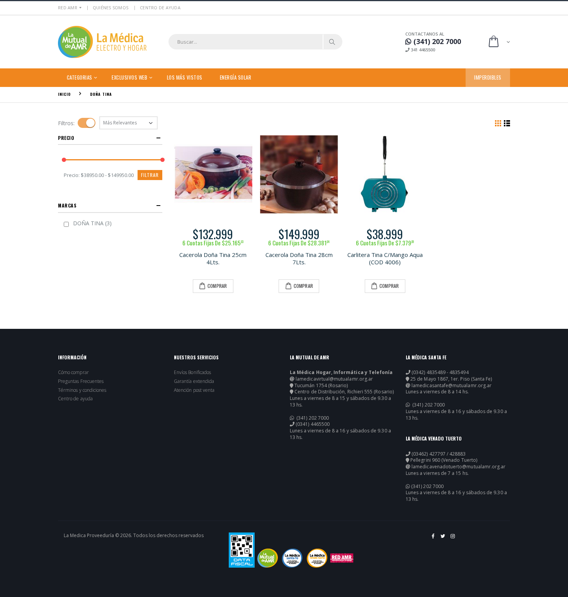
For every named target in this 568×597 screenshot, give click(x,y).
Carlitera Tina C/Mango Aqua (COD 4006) (385, 258)
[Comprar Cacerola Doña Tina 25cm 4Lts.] (213, 174)
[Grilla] (498, 122)
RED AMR (67, 7)
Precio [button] (66, 137)
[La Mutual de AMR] (267, 558)
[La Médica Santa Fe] (292, 558)
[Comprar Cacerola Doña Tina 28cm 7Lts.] (299, 174)
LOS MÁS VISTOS (184, 77)
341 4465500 (422, 50)
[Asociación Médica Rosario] (342, 558)
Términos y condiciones (82, 390)
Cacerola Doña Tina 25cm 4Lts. (213, 258)
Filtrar (150, 175)
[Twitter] (443, 539)
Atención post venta (194, 390)
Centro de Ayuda (160, 7)
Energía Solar (236, 77)
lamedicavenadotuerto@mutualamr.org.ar (458, 467)
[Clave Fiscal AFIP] (242, 550)
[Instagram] (453, 539)
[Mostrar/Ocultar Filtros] (86, 123)
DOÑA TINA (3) (92, 223)
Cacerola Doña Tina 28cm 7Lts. (299, 258)
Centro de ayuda (75, 399)
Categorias (79, 77)
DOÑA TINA (101, 94)
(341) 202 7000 (312, 418)
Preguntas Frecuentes (81, 381)
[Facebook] (433, 539)
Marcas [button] (67, 205)
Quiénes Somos (110, 7)
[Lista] (507, 122)
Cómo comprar (73, 372)
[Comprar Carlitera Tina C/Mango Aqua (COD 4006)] (385, 174)
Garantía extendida (194, 381)
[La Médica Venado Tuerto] (317, 558)
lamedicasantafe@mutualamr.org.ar (451, 386)
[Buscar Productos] (332, 41)
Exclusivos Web (129, 77)
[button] (498, 42)
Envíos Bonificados (192, 372)
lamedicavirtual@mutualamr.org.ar (334, 379)
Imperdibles (488, 77)
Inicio (64, 94)
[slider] (64, 160)
